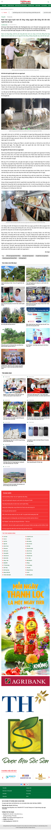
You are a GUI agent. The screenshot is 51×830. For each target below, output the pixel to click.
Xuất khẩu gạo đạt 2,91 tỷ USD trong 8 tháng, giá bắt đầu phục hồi (14, 440)
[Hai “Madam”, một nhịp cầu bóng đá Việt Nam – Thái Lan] (38, 336)
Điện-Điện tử (29, 560)
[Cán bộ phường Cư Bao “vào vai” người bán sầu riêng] (13, 274)
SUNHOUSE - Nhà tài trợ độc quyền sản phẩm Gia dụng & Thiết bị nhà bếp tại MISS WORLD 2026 (12, 367)
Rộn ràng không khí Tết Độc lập (34, 462)
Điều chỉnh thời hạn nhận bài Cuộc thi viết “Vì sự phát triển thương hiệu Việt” (37, 325)
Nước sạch (6, 550)
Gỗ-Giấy (28, 546)
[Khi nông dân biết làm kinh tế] (13, 315)
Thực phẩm (6, 553)
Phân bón (6, 548)
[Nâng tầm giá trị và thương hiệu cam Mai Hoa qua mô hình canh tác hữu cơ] (13, 336)
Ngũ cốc (5, 543)
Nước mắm (6, 558)
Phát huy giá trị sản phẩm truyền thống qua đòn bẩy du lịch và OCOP (13, 418)
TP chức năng (6, 565)
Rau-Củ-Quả (29, 543)
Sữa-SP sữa (29, 550)
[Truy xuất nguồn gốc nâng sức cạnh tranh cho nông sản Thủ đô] (38, 274)
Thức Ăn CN (6, 555)
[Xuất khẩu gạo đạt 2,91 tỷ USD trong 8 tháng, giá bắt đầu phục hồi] (14, 431)
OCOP (28, 572)
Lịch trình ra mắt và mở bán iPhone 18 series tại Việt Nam (22, 12)
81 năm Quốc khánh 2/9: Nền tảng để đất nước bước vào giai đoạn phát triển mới (38, 418)
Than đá (28, 567)
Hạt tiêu (5, 541)
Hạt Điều (28, 539)
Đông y (28, 562)
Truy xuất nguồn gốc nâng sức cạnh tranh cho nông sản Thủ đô (37, 283)
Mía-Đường (29, 541)
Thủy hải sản (29, 555)
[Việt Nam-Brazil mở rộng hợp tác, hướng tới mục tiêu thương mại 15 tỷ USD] (14, 453)
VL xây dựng (29, 565)
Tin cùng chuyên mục (9, 263)
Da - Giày (29, 558)
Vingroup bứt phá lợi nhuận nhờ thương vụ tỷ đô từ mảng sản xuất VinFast (14, 485)
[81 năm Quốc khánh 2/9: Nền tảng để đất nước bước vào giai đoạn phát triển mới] (38, 409)
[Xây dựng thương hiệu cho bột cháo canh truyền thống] (13, 294)
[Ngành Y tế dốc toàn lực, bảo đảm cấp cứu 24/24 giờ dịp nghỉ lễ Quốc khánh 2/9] (14, 385)
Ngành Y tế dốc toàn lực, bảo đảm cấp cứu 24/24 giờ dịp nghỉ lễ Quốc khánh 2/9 (13, 395)
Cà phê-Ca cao (30, 536)
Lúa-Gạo (5, 536)
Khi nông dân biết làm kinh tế (8, 324)
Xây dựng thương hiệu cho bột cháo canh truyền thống (13, 304)
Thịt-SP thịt (29, 553)
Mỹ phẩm (6, 562)
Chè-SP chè (6, 546)
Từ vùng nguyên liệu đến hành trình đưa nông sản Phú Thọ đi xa (17, 528)
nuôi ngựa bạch (22, 258)
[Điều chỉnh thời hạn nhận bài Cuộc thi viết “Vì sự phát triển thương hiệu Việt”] (38, 315)
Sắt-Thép (6, 567)
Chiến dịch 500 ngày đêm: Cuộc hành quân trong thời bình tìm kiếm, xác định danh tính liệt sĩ (38, 396)
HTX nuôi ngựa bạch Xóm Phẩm (13, 255)
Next (49, 776)
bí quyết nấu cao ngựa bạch (42, 255)
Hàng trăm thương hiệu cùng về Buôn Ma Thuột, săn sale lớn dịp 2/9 (37, 304)
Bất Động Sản (30, 574)
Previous (2, 775)
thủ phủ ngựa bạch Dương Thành (10, 258)
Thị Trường (44, 5)
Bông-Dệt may (30, 570)
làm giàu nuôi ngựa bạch (28, 255)
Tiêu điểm (4, 5)
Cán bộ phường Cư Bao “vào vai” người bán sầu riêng (12, 283)
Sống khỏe (5, 796)
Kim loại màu (6, 570)
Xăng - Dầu (6, 560)
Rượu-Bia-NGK (30, 548)
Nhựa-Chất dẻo (7, 572)
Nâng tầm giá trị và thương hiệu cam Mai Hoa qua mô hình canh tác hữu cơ (12, 345)
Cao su (5, 539)
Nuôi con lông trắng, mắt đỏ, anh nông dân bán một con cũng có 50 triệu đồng (23, 34)
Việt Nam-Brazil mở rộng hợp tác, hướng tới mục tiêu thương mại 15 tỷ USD (13, 463)
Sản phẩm (37, 5)
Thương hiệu (31, 5)
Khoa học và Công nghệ (21, 5)
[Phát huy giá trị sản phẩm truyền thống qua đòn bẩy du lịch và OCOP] (14, 409)
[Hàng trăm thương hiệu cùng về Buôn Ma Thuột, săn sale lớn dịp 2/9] (38, 294)
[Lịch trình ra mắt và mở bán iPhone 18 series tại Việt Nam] (38, 431)
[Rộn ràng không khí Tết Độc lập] (38, 453)
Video (27, 796)
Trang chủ (3, 17)
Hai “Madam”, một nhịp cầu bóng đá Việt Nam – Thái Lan (37, 345)
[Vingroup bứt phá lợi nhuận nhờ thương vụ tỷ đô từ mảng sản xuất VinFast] (14, 475)
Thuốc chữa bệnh (7, 574)
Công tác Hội (11, 5)
